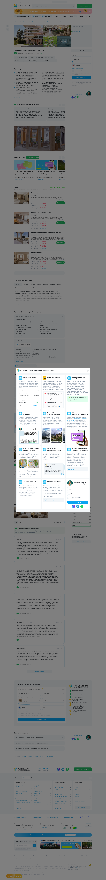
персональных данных (75, 498)
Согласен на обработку (75, 498)
